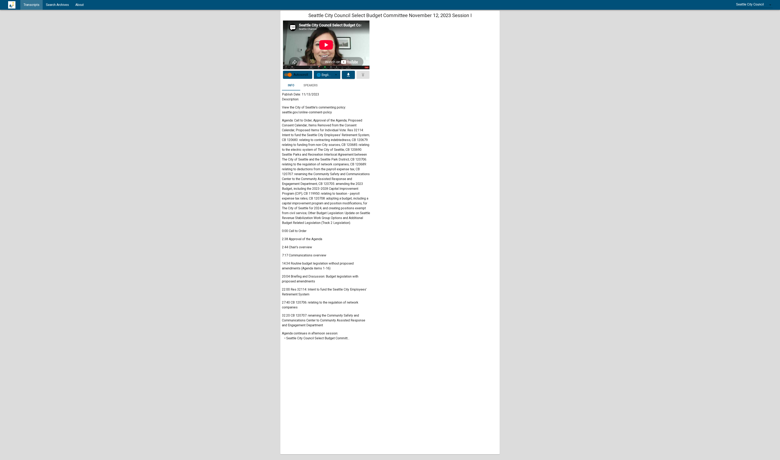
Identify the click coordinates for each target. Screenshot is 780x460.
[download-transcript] (348, 75)
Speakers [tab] (310, 85)
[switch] (289, 75)
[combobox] (754, 5)
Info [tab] (291, 85)
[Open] (336, 75)
